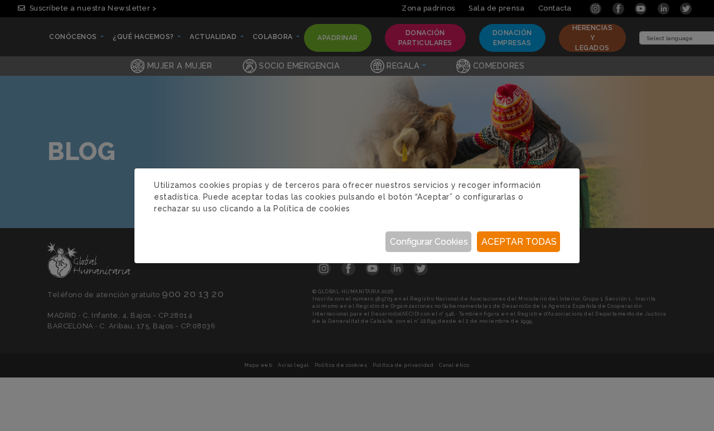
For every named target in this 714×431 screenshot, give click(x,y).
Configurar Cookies (429, 241)
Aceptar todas (519, 241)
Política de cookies (311, 208)
